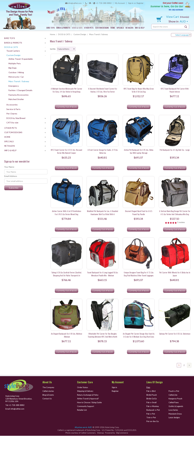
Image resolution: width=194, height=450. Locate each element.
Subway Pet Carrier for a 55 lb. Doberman (174, 333)
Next (189, 365)
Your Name (9, 167)
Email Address (10, 176)
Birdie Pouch (151, 395)
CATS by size (12, 122)
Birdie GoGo (151, 398)
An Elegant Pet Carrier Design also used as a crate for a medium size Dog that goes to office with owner (139, 336)
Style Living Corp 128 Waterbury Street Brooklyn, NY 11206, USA (18, 398)
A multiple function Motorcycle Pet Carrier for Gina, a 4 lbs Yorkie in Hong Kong (66, 90)
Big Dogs (13, 68)
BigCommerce (122, 433)
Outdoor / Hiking (16, 72)
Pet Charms (11, 113)
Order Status (82, 387)
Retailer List (82, 410)
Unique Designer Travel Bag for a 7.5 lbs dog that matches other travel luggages (139, 274)
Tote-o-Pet (151, 417)
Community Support (85, 406)
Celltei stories (48, 391)
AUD (177, 21)
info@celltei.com (75, 3)
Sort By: (53, 49)
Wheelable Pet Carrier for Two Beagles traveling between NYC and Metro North (102, 335)
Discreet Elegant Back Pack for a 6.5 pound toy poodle (138, 212)
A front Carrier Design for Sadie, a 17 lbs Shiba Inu (103, 151)
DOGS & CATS (77, 27)
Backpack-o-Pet (153, 410)
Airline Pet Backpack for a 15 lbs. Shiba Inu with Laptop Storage (138, 151)
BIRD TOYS (50, 27)
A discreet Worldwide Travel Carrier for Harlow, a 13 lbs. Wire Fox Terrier (102, 90)
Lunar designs (174, 417)
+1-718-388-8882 (104, 3)
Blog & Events (48, 395)
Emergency (14, 86)
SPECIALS (120, 27)
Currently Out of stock (66, 107)
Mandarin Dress (175, 414)
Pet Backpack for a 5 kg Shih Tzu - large (175, 149)
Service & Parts (13, 109)
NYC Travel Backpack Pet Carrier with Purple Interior (175, 90)
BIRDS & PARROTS (63, 27)
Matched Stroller (16, 99)
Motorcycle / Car (16, 77)
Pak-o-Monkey (152, 406)
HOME (112, 27)
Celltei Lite (173, 395)
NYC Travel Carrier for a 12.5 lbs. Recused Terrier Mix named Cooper (66, 151)
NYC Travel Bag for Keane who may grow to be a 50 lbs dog (139, 90)
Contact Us (47, 398)
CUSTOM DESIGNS (102, 27)
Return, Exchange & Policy (87, 395)
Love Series (173, 410)
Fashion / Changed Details (20, 90)
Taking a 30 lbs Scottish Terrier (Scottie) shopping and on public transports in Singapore (67, 275)
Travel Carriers (13, 51)
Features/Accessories (19, 95)
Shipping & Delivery (85, 391)
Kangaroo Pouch (175, 398)
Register (140, 3)
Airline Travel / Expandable (21, 59)
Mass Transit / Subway (19, 81)
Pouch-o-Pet (174, 391)
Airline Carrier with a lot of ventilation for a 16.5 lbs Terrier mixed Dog (66, 212)
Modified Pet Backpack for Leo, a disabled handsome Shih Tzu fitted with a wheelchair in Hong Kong (102, 214)
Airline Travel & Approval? (88, 398)
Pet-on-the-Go (152, 421)
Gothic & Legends (176, 406)
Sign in (130, 3)
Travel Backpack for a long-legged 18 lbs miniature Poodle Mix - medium (102, 274)
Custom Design (13, 55)
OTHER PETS (88, 27)
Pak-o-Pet (150, 414)
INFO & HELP (139, 27)
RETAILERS (129, 27)
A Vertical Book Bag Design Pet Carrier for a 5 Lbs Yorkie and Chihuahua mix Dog (174, 212)
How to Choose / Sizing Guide (89, 402)
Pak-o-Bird (151, 391)
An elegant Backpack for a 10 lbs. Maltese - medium (66, 335)
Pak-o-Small (151, 402)
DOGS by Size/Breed (15, 118)
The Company (48, 387)
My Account (120, 3)
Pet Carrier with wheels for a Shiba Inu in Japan (174, 274)
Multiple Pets (15, 63)
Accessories (12, 104)
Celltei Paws (174, 402)
